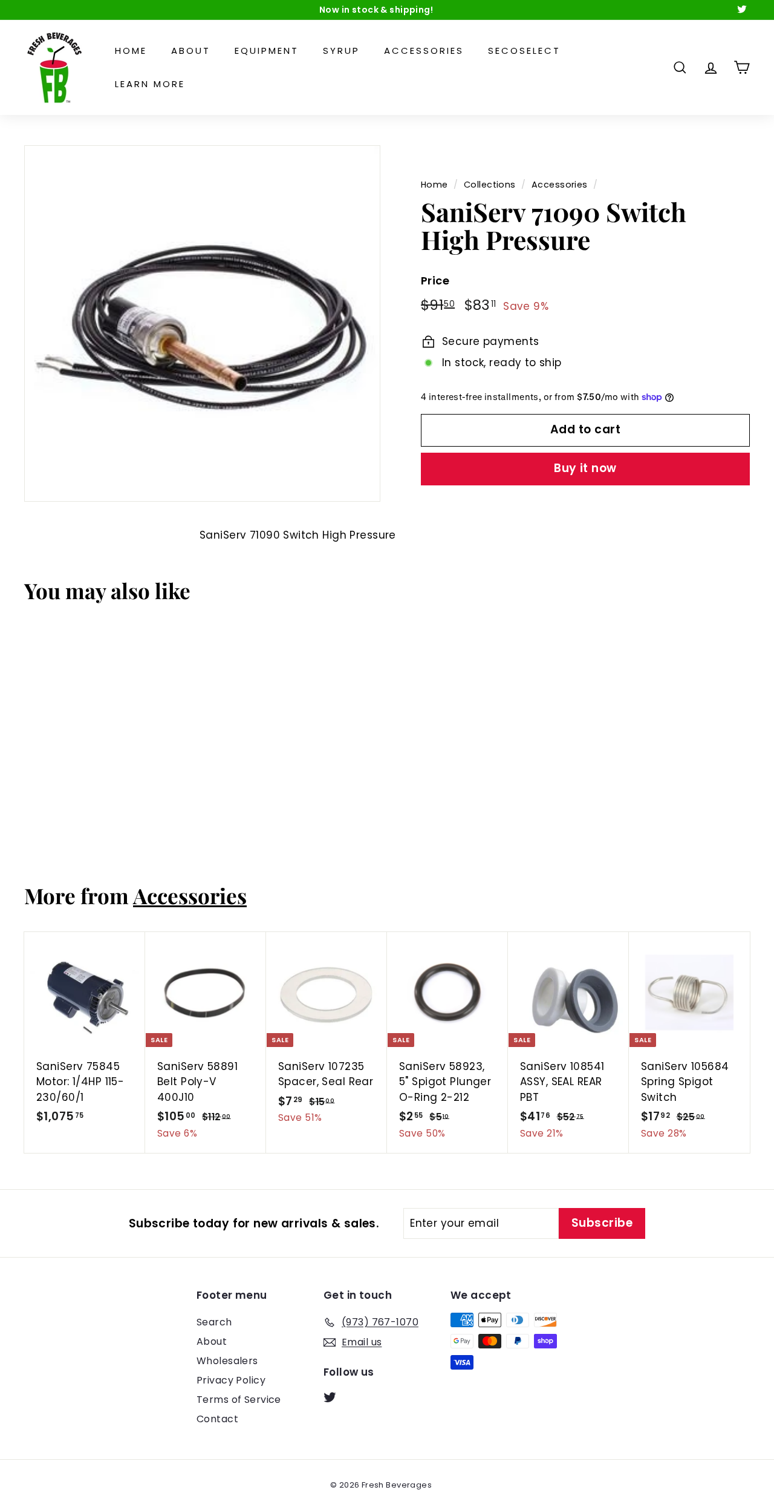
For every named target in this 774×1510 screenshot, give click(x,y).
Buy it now (585, 468)
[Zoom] (202, 323)
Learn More (150, 83)
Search (214, 1322)
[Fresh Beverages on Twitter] (330, 1396)
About (190, 50)
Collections (490, 185)
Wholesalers (227, 1361)
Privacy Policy (231, 1380)
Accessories (424, 50)
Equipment (267, 50)
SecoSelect (524, 50)
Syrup (341, 50)
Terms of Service (239, 1400)
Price (435, 280)
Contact (217, 1419)
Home (131, 50)
